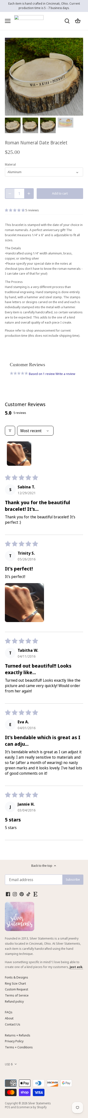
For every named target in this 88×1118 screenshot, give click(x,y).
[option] (13, 125)
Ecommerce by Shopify (32, 1107)
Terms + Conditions (19, 1047)
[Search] (67, 21)
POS (7, 1107)
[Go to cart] (78, 21)
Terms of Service (17, 995)
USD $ (9, 1064)
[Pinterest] (22, 894)
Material (10, 164)
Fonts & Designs (16, 977)
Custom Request (16, 989)
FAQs (8, 1012)
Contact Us (12, 1024)
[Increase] (28, 193)
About (9, 1018)
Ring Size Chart (15, 983)
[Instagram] (15, 894)
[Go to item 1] (19, 453)
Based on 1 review (42, 374)
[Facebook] (8, 894)
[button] (15, 210)
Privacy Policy (14, 1041)
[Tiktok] (28, 894)
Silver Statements (39, 1103)
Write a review (65, 374)
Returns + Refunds (17, 1035)
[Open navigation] (8, 21)
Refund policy (14, 1001)
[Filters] (10, 431)
